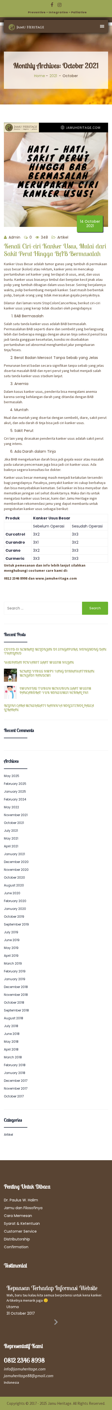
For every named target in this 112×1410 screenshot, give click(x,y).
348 (44, 237)
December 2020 (16, 862)
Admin (14, 237)
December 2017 (16, 1080)
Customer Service (20, 1231)
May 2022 (11, 807)
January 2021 (14, 854)
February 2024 (15, 799)
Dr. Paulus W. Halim (21, 1200)
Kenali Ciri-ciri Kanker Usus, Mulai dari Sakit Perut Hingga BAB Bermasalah (55, 250)
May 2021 (11, 838)
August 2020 (14, 885)
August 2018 (13, 1018)
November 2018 (16, 994)
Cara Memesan (18, 1215)
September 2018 (16, 1010)
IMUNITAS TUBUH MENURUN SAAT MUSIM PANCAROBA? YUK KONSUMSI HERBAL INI (55, 691)
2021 (53, 75)
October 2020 (14, 877)
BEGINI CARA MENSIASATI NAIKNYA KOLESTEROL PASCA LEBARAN (49, 708)
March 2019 (13, 963)
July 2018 (11, 1026)
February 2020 (15, 901)
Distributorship (17, 1239)
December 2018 (16, 987)
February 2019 (15, 971)
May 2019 (11, 948)
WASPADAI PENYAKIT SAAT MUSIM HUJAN (39, 662)
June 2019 (12, 940)
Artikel (62, 237)
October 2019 (14, 916)
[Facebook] (52, 5)
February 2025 (15, 783)
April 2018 (11, 1049)
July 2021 (11, 830)
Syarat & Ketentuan (22, 1223)
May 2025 (11, 776)
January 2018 (14, 1073)
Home (39, 75)
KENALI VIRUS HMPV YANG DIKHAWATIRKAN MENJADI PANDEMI (57, 673)
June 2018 (12, 1034)
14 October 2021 (90, 223)
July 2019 (11, 932)
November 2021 (16, 815)
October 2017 (14, 1096)
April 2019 (11, 955)
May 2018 (11, 1041)
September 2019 (16, 924)
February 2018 (15, 1065)
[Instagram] (59, 5)
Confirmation (16, 1247)
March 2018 (13, 1057)
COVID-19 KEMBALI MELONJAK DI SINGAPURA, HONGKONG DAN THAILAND (55, 652)
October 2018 (14, 1002)
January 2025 (15, 791)
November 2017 (16, 1088)
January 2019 (14, 979)
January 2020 (15, 908)
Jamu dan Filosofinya (23, 1207)
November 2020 (16, 869)
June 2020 (12, 893)
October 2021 (14, 823)
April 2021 (11, 846)
